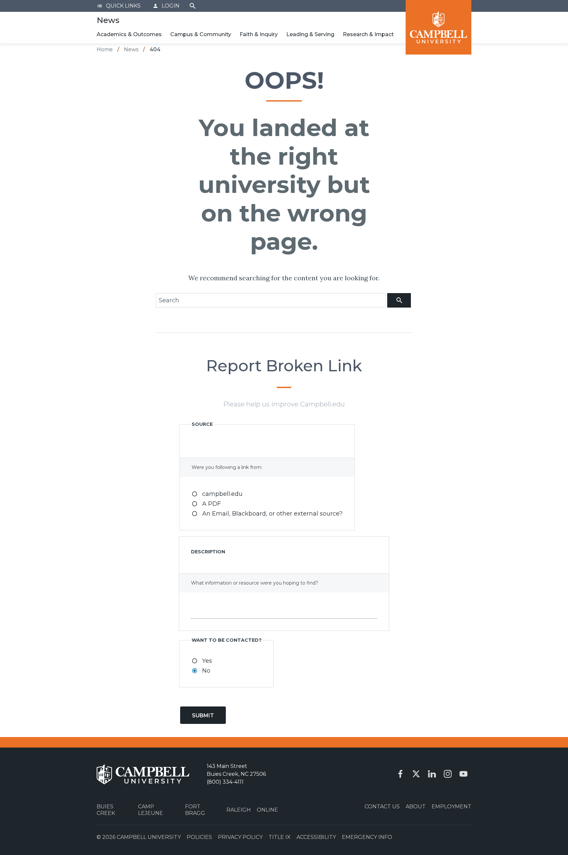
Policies (199, 837)
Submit (203, 715)
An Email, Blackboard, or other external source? (272, 513)
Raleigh (238, 810)
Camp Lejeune (150, 809)
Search (192, 6)
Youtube (463, 774)
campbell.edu (222, 493)
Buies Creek (106, 809)
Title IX (280, 837)
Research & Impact (368, 34)
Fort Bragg (195, 809)
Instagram (448, 774)
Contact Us (382, 806)
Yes (207, 660)
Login (166, 6)
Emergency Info (367, 837)
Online (267, 810)
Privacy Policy (240, 837)
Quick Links (119, 6)
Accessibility (316, 837)
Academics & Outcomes (129, 34)
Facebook (400, 774)
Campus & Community (200, 34)
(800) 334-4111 (225, 782)
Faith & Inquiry (259, 34)
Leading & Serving (310, 34)
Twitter (416, 774)
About (416, 806)
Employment (451, 806)
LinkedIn (432, 774)
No (206, 670)
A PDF (211, 503)
